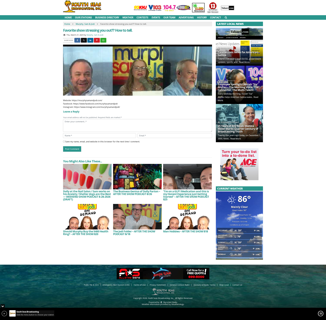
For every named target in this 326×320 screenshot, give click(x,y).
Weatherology (177, 304)
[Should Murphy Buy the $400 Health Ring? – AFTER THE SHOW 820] (87, 216)
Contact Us (237, 285)
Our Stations (83, 17)
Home (68, 17)
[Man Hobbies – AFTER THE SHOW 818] (187, 216)
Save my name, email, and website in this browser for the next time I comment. (102, 141)
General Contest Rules (179, 285)
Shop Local (224, 285)
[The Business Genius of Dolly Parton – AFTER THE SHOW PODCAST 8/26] (137, 176)
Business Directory (107, 17)
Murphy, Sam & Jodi (95, 35)
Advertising (186, 17)
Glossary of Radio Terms (204, 285)
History (202, 17)
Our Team (169, 17)
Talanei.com (223, 58)
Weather (127, 17)
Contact (215, 17)
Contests (142, 17)
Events (156, 17)
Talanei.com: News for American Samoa (238, 53)
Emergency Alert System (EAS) (116, 285)
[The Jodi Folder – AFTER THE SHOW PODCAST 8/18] (137, 216)
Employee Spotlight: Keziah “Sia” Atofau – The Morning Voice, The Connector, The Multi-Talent (238, 87)
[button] (226, 17)
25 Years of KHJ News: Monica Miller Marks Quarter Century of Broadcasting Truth (238, 128)
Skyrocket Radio (170, 302)
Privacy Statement (158, 285)
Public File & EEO (91, 285)
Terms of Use (139, 285)
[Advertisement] (239, 164)
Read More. (244, 62)
